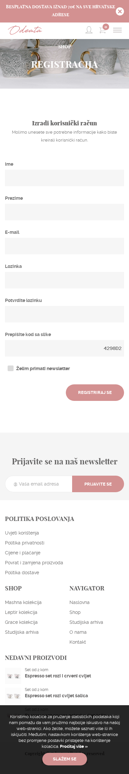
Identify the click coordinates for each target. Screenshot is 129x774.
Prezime (14, 198)
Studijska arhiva (22, 632)
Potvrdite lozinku (23, 300)
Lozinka (13, 266)
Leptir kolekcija (21, 612)
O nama (78, 632)
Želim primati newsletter (43, 368)
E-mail (12, 232)
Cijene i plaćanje (22, 552)
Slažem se (64, 758)
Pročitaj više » (73, 746)
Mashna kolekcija (23, 602)
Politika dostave (22, 572)
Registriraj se (95, 392)
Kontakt (77, 642)
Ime (9, 164)
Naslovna (79, 602)
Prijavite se (98, 484)
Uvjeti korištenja (22, 533)
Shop (75, 612)
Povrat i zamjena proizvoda (34, 562)
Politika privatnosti (24, 542)
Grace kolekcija (21, 622)
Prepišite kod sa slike (28, 334)
